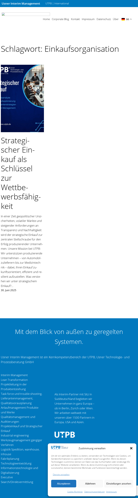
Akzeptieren (63, 483)
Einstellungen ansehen (118, 483)
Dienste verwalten (61, 474)
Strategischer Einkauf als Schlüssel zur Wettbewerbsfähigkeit (21, 173)
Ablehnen (90, 483)
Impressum (111, 491)
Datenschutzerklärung (94, 491)
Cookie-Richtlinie (75, 491)
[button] (131, 448)
